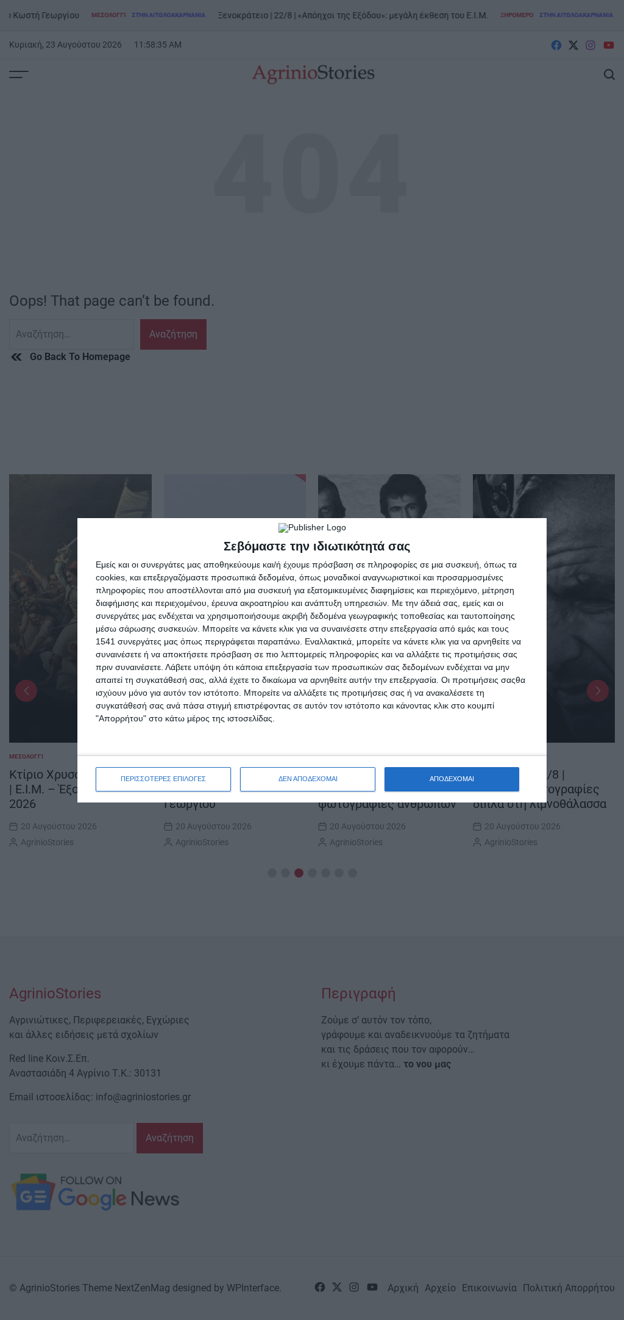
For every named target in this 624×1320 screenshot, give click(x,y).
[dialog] (312, 660)
